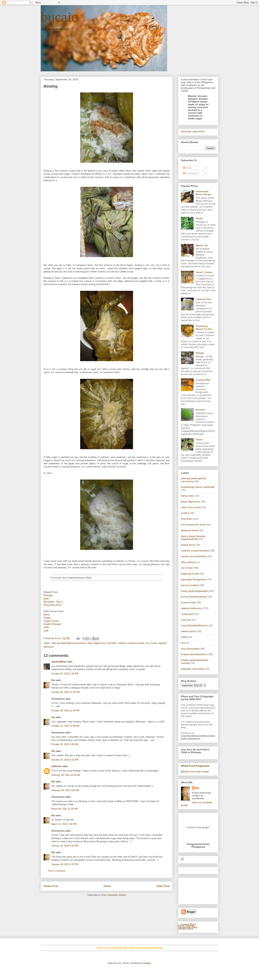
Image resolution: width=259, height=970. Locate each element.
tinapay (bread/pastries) (194, 654)
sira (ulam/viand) (190, 648)
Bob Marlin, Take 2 (53, 601)
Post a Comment (56, 870)
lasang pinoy (188, 544)
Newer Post (51, 886)
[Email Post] (77, 638)
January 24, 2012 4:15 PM (64, 864)
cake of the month (191, 507)
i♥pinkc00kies (58, 661)
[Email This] (84, 638)
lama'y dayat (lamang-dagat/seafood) (193, 538)
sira (183, 642)
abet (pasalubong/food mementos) (69, 643)
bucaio (59, 17)
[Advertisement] (192, 890)
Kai (53, 680)
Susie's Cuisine (204, 272)
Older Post (163, 886)
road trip (185, 619)
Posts (188, 167)
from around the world (193, 524)
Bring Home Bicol (52, 605)
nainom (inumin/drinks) (193, 556)
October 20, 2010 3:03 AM (64, 744)
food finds (112, 643)
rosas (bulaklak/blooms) (194, 625)
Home (107, 886)
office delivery (188, 562)
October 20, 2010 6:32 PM (64, 759)
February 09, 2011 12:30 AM (65, 775)
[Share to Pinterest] (97, 638)
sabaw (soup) (188, 631)
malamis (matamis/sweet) (131, 643)
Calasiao (203, 299)
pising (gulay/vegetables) (195, 591)
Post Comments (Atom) (114, 895)
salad (184, 637)
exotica (185, 513)
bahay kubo (187, 495)
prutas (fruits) (188, 602)
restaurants (187, 614)
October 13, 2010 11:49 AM (65, 726)
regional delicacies (191, 608)
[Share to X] (90, 638)
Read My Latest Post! (193, 131)
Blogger (147, 963)
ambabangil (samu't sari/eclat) (198, 487)
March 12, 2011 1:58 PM (63, 824)
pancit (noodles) (190, 585)
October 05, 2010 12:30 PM (65, 692)
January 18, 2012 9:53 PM (64, 845)
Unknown (56, 766)
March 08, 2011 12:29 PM (64, 808)
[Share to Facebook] (94, 638)
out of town (151, 643)
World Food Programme (195, 765)
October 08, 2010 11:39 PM (65, 710)
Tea (202, 245)
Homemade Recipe (203, 193)
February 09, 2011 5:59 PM (65, 790)
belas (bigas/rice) (96, 643)
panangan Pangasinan (193, 579)
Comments (191, 173)
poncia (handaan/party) (194, 596)
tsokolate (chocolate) (192, 668)
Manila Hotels (185, 928)
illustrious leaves (190, 530)
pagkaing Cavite (190, 573)
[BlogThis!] (87, 638)
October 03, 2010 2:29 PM (64, 673)
